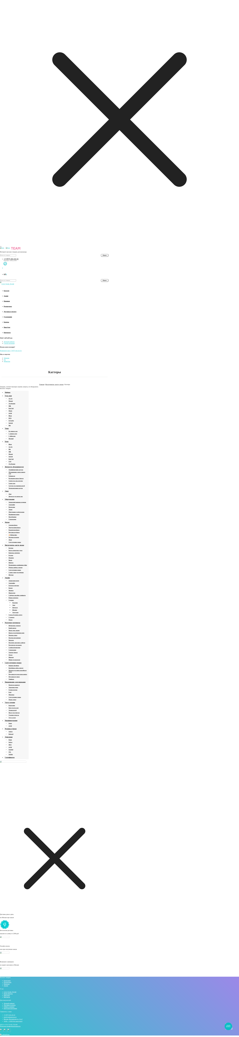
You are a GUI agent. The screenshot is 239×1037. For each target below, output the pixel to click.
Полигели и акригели (14, 685)
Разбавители (12, 476)
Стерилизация (12, 519)
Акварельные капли (14, 580)
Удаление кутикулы (14, 715)
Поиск (105, 255)
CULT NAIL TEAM (10, 992)
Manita (10, 411)
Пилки (10, 560)
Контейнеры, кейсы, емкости (16, 668)
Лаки (6, 491)
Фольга (10, 620)
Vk (5, 360)
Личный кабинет (9, 342)
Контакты (7, 997)
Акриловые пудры (13, 687)
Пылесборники (12, 517)
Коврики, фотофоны (14, 665)
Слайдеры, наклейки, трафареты (17, 595)
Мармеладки (12, 593)
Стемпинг (11, 600)
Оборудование (9, 499)
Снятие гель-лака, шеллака (16, 481)
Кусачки (11, 555)
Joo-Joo (10, 398)
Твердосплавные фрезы (14, 527)
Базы (6, 441)
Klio (10, 425)
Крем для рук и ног (14, 708)
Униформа (11, 679)
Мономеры (11, 694)
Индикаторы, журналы (15, 625)
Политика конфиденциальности (10, 1026)
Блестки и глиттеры (14, 585)
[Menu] (0, 246)
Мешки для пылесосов (14, 659)
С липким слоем (13, 433)
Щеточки (11, 575)
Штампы (14, 610)
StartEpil (11, 749)
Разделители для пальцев (15, 645)
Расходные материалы (12, 623)
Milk (10, 406)
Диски (10, 539)
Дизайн (7, 578)
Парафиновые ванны (14, 514)
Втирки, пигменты (13, 597)
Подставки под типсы (14, 676)
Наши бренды (8, 994)
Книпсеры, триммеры (14, 553)
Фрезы (7, 522)
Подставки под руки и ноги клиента (18, 674)
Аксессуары (15, 612)
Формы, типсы (12, 699)
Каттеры (11, 548)
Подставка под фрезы (14, 532)
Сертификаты (10, 757)
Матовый (11, 438)
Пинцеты (11, 562)
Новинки (7, 984)
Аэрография (12, 504)
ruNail (10, 413)
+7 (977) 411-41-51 (11, 259)
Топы (7, 428)
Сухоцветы (11, 617)
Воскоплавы (12, 507)
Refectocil (11, 734)
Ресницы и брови (11, 729)
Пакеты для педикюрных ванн (16, 633)
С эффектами (12, 436)
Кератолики (12, 705)
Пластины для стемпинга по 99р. (119, 241)
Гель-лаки (8, 396)
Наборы (7, 392)
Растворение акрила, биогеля (16, 478)
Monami (11, 401)
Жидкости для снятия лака (16, 496)
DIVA (10, 418)
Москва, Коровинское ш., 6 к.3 (13, 1019)
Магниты (11, 590)
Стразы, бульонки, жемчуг (15, 615)
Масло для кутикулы (14, 712)
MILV (10, 744)
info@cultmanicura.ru (10, 1017)
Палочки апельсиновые (15, 638)
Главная (41, 384)
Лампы (10, 509)
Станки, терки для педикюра (16, 572)
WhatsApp (7, 361)
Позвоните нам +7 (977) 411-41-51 (11, 350)
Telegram (6, 358)
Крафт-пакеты (12, 628)
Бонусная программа (10, 1008)
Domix (10, 723)
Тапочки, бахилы (13, 652)
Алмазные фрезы (13, 525)
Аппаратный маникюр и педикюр (17, 502)
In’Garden (11, 420)
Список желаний (9, 343)
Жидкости (15, 607)
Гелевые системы (13, 690)
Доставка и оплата (9, 1005)
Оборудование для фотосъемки (16, 512)
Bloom (10, 415)
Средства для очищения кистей (17, 486)
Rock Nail (11, 408)
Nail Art (11, 731)
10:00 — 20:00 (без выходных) (13, 1021)
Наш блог (7, 995)
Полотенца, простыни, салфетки (17, 642)
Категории (7, 980)
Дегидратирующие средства (16, 488)
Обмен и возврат (9, 1007)
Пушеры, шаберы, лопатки (15, 567)
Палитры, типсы (13, 635)
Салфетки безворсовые (14, 647)
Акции (6, 985)
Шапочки (11, 657)
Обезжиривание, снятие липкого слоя (17, 473)
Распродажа (7, 982)
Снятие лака (12, 483)
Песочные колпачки (14, 537)
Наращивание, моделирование (15, 682)
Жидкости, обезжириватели (14, 467)
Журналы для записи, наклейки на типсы (18, 671)
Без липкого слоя (13, 431)
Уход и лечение (10, 702)
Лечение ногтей (13, 710)
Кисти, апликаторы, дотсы (15, 550)
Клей (10, 692)
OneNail (11, 423)
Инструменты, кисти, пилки (54, 384)
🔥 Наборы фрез (13, 535)
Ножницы (11, 558)
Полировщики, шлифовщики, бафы (18, 565)
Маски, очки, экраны (14, 630)
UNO (10, 461)
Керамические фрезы (14, 530)
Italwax (10, 742)
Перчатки (11, 640)
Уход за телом (12, 717)
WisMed (11, 754)
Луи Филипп (12, 403)
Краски (11, 588)
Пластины (15, 602)
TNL (10, 752)
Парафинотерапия (11, 720)
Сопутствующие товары (15, 542)
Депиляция (9, 737)
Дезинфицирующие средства (16, 469)
